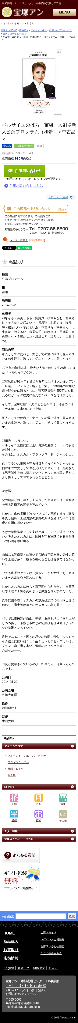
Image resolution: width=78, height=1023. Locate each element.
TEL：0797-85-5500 (26, 985)
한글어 (53, 968)
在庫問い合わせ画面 (52, 946)
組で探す (9, 786)
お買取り (11, 950)
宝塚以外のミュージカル (19, 838)
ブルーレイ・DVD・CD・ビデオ (27, 755)
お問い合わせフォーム (21, 993)
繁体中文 (23, 968)
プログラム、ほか (18, 762)
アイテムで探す (39, 30)
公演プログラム (11, 33)
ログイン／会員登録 (52, 939)
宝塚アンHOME (9, 30)
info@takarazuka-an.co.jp (23, 1006)
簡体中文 (39, 968)
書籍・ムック (15, 768)
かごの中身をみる (51, 953)
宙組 (23, 33)
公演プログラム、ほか (60, 30)
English (9, 968)
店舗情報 (11, 958)
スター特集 (11, 831)
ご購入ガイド (48, 932)
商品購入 (23, 30)
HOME (9, 933)
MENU (64, 12)
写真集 (12, 775)
